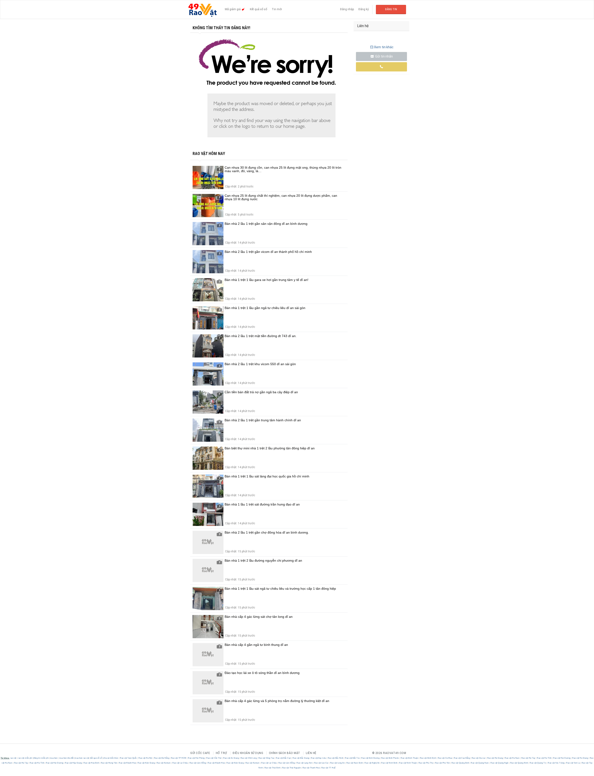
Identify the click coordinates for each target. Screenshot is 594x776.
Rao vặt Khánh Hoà (127, 763)
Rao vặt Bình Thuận (409, 758)
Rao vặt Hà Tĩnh (544, 758)
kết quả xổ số (96, 758)
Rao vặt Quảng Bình (460, 763)
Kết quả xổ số (258, 9)
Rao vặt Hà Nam (512, 758)
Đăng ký (363, 9)
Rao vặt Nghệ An (372, 763)
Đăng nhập (347, 9)
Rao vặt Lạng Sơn (304, 763)
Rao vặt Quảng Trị (538, 763)
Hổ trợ (221, 753)
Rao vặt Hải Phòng (196, 758)
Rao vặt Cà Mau (445, 758)
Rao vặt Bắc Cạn (283, 758)
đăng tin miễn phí (41, 758)
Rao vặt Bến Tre (352, 758)
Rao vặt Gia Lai (478, 758)
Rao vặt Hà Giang (495, 758)
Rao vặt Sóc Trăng (556, 763)
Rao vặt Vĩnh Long (248, 758)
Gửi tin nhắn (383, 56)
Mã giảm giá (233, 9)
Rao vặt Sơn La (573, 763)
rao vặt (13, 758)
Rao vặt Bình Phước (390, 758)
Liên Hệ (311, 753)
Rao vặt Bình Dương (370, 758)
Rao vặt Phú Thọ (426, 763)
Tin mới (277, 9)
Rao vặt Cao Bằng (462, 758)
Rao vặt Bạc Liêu (318, 758)
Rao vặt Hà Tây (528, 758)
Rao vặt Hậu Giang (74, 763)
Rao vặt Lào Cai (321, 763)
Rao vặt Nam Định (354, 763)
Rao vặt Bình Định (428, 758)
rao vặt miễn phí (25, 758)
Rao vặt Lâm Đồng (198, 763)
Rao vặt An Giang (231, 758)
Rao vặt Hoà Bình (91, 763)
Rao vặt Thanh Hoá (311, 768)
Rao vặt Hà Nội (145, 758)
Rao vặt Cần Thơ (214, 758)
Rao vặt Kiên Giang (146, 763)
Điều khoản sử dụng (248, 753)
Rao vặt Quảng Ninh (519, 763)
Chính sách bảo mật (284, 753)
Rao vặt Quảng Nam (480, 763)
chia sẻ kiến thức (110, 758)
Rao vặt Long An (337, 763)
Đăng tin (391, 9)
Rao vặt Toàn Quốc (128, 758)
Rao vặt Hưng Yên (109, 763)
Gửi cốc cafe (200, 753)
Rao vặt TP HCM (178, 758)
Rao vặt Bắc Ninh (335, 758)
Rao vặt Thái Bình (272, 768)
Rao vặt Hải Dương (562, 758)
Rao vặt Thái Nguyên (291, 768)
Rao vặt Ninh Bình (389, 763)
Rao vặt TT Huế (328, 768)
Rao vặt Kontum (163, 763)
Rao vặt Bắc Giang (301, 758)
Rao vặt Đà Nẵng (161, 758)
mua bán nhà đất (66, 758)
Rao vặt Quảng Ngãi (499, 763)
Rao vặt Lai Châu (180, 763)
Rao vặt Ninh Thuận (408, 763)
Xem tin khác (384, 47)
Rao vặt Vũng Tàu (266, 758)
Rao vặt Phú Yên (442, 763)
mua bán (54, 758)
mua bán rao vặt (82, 758)
